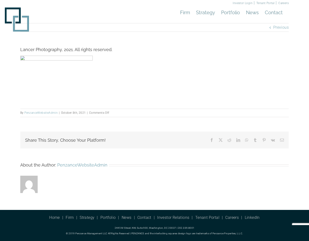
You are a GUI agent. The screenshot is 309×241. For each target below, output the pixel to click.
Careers (283, 3)
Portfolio (108, 217)
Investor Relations (173, 217)
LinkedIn (252, 217)
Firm (70, 217)
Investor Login (243, 3)
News (127, 217)
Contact (144, 217)
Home (54, 217)
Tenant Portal (265, 3)
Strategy (87, 217)
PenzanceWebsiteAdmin (41, 112)
